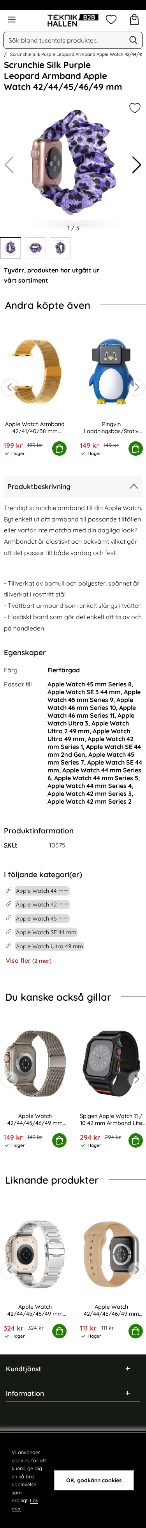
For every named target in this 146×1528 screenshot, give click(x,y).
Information (25, 1393)
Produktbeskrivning (38, 486)
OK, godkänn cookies (94, 1480)
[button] (137, 165)
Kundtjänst (23, 1368)
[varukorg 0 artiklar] (134, 19)
